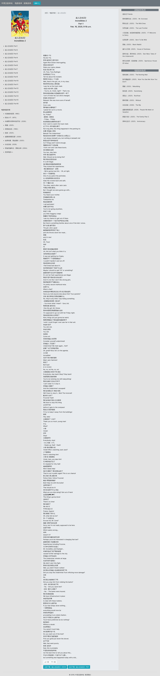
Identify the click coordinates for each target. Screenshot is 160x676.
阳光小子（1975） (11, 117)
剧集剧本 (28, 3)
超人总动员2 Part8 (11, 73)
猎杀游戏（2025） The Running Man (135, 75)
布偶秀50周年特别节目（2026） (16, 121)
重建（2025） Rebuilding (131, 86)
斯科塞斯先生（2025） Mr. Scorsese (135, 19)
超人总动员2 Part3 (11, 54)
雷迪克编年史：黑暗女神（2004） (16, 148)
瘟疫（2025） (10, 133)
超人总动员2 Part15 (11, 100)
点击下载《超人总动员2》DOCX (55, 667)
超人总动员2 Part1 (11, 46)
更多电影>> (9, 152)
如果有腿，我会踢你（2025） (15, 140)
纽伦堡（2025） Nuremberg (132, 91)
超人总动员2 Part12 (11, 88)
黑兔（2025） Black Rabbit (131, 44)
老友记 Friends (127, 14)
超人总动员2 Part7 (11, 69)
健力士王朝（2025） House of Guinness (136, 49)
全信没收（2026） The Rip (131, 105)
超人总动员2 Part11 (11, 84)
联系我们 (88, 675)
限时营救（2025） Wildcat (131, 100)
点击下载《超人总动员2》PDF (79, 667)
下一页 (53, 662)
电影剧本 (19, 3)
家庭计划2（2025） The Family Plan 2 (135, 117)
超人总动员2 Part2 (11, 50)
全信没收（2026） (11, 144)
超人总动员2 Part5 (11, 61)
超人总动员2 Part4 (11, 57)
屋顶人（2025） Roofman (131, 96)
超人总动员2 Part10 (11, 81)
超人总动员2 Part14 (11, 96)
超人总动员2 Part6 (11, 65)
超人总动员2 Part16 (11, 104)
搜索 (36, 3)
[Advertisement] (81, 41)
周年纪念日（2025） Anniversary (133, 121)
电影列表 (53, 13)
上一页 (46, 662)
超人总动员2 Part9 (11, 77)
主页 (46, 13)
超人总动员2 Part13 (11, 92)
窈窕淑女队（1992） (12, 129)
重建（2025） (10, 125)
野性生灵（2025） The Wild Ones (134, 23)
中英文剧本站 (7, 3)
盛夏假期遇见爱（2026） (13, 137)
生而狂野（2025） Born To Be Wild (134, 40)
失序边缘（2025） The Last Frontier (135, 28)
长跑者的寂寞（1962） (12, 114)
